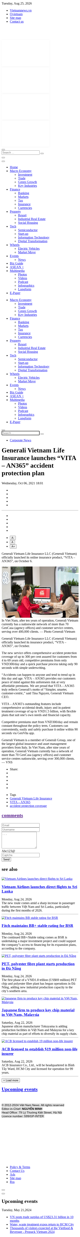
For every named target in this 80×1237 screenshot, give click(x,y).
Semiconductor (28, 230)
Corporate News (20, 440)
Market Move (27, 252)
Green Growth (27, 182)
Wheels (14, 245)
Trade (21, 178)
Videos (22, 278)
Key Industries (27, 185)
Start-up (23, 233)
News (22, 259)
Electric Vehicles (29, 248)
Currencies (25, 208)
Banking (23, 193)
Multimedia (17, 270)
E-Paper (15, 293)
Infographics (26, 285)
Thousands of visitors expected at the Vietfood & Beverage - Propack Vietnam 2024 (41, 1230)
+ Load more (10, 1080)
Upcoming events (20, 1089)
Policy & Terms (20, 1167)
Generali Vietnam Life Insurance (31, 798)
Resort (22, 215)
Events (14, 256)
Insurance (24, 204)
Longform (24, 289)
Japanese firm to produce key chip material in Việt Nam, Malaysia (38, 1012)
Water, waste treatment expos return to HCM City (42, 1224)
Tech (13, 226)
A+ (13, 546)
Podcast (23, 282)
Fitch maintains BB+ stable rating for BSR (37, 925)
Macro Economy (21, 171)
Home (14, 167)
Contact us (17, 21)
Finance (15, 189)
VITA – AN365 (20, 802)
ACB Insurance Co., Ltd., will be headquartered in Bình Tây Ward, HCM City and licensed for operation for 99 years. (38, 1068)
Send (6, 859)
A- (12, 537)
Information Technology (33, 237)
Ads (12, 1174)
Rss (12, 1182)
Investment (25, 174)
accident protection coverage (28, 806)
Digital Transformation (32, 241)
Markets (23, 196)
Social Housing (28, 222)
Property (15, 211)
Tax (20, 200)
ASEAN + (17, 267)
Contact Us (17, 1170)
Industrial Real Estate (32, 219)
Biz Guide (16, 263)
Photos (22, 274)
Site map (15, 18)
